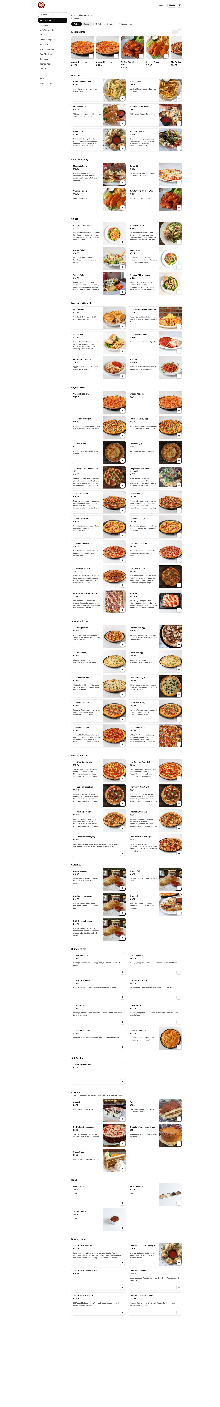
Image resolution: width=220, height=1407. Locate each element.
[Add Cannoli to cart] (122, 1119)
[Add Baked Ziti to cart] (179, 182)
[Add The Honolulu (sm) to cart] (122, 535)
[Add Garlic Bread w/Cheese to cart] (179, 123)
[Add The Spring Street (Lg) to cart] (179, 803)
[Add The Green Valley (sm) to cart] (122, 435)
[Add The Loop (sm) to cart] (122, 1022)
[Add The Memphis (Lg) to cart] (179, 644)
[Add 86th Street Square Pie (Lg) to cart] (122, 610)
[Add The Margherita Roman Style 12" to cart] (122, 485)
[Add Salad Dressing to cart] (179, 1203)
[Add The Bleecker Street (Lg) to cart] (179, 853)
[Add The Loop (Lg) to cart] (179, 1022)
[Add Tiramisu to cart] (179, 1119)
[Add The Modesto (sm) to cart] (122, 719)
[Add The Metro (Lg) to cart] (179, 460)
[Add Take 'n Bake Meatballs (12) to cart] (122, 1287)
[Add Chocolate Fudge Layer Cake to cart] (179, 1144)
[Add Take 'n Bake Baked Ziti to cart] (122, 1312)
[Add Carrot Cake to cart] (122, 1168)
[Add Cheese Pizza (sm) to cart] (116, 56)
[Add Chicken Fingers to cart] (166, 56)
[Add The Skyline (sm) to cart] (122, 972)
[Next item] (180, 32)
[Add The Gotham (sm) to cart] (122, 510)
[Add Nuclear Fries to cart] (179, 98)
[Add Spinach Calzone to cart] (179, 888)
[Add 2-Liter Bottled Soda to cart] (122, 1081)
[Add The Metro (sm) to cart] (122, 460)
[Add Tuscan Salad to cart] (122, 292)
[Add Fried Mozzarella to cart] (122, 123)
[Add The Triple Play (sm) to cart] (122, 585)
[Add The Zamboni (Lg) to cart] (179, 744)
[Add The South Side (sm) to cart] (122, 997)
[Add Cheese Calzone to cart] (122, 888)
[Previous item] (174, 32)
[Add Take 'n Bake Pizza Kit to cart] (122, 1262)
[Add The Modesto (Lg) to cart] (179, 719)
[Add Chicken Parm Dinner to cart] (179, 351)
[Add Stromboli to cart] (179, 913)
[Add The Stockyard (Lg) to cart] (179, 1047)
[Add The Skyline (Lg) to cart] (179, 972)
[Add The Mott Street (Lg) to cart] (179, 828)
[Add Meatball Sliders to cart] (122, 182)
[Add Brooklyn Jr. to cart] (179, 610)
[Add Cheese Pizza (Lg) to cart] (91, 56)
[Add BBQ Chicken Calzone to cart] (122, 938)
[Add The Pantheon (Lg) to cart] (179, 694)
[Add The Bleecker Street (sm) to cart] (122, 853)
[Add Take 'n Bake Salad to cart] (179, 1287)
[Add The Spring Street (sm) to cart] (122, 803)
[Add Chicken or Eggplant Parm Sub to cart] (179, 326)
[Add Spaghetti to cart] (179, 376)
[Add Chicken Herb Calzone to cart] (122, 913)
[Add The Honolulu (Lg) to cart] (179, 535)
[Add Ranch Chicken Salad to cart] (122, 242)
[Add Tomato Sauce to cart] (122, 1228)
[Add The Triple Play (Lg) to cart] (179, 585)
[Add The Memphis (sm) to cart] (122, 644)
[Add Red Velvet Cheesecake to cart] (122, 1144)
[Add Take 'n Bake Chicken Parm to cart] (179, 1312)
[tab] (76, 24)
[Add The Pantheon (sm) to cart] (122, 694)
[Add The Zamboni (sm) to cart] (122, 744)
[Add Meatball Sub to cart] (122, 326)
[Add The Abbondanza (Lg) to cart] (179, 560)
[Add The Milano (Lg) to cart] (179, 669)
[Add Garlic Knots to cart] (122, 148)
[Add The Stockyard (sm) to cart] (122, 1047)
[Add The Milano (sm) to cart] (122, 669)
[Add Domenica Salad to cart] (179, 242)
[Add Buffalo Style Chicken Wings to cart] (141, 56)
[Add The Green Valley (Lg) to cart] (179, 435)
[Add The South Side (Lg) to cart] (179, 997)
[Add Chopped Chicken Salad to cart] (179, 292)
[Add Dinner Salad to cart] (179, 267)
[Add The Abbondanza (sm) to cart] (122, 560)
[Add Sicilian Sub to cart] (122, 351)
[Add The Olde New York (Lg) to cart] (179, 778)
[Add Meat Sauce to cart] (122, 1203)
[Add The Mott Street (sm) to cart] (122, 828)
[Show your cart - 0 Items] (179, 5)
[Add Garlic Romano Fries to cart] (122, 98)
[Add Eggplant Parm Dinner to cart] (122, 376)
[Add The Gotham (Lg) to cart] (179, 510)
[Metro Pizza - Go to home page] (41, 5)
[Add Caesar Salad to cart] (122, 267)
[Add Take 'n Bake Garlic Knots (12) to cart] (179, 1262)
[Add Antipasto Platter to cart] (179, 148)
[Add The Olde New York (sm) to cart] (122, 778)
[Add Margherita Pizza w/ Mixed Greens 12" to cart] (179, 485)
